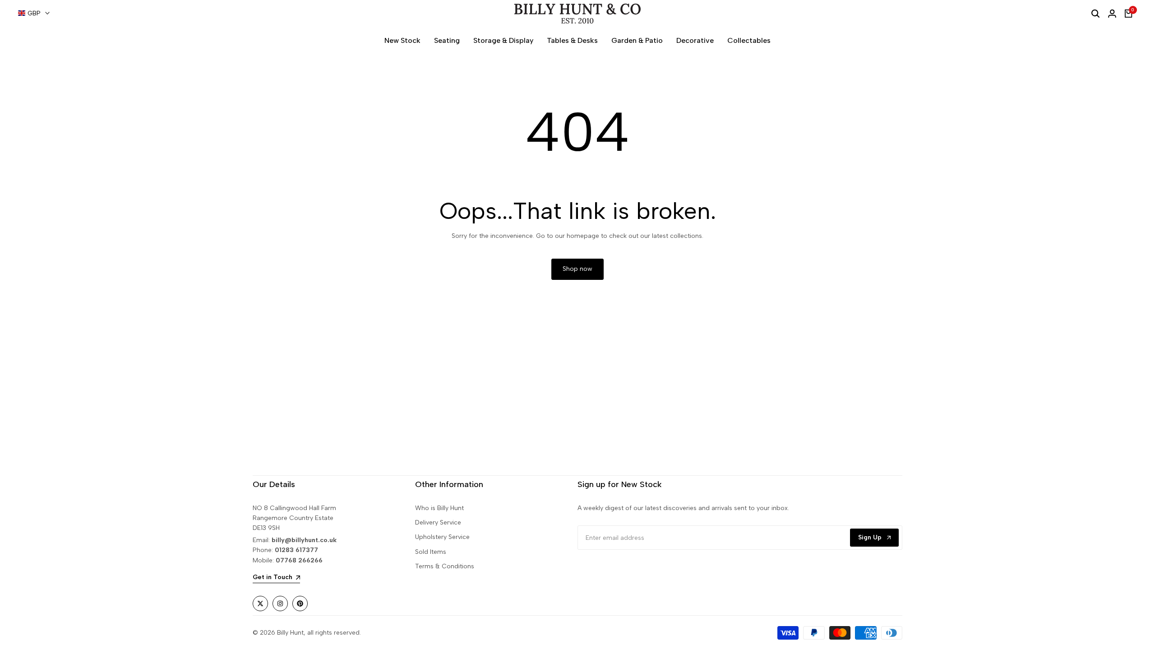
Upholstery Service (442, 537)
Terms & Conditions (444, 566)
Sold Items (430, 552)
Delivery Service (438, 522)
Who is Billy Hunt (439, 508)
